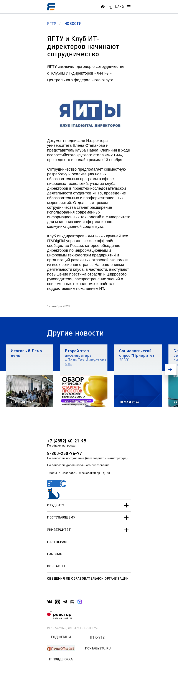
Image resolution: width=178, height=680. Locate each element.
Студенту (55, 505)
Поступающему (61, 517)
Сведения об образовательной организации (88, 578)
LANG (120, 6)
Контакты (56, 566)
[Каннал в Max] (79, 602)
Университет (59, 530)
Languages (57, 554)
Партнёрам (57, 542)
